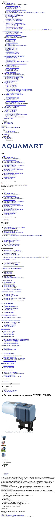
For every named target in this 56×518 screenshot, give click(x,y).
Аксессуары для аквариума (10, 99)
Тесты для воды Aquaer (12, 83)
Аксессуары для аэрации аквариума (15, 23)
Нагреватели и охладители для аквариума (14, 37)
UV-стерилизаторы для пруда (13, 7)
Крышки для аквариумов (12, 97)
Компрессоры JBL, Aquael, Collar (14, 27)
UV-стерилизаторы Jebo (12, 33)
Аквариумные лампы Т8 (12, 53)
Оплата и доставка (8, 122)
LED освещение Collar (12, 48)
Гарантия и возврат (8, 123)
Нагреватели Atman (11, 39)
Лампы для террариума (12, 115)
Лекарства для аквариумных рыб (12, 73)
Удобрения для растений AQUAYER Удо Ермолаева (19, 90)
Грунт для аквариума (11, 110)
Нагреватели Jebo (10, 41)
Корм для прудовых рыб (12, 11)
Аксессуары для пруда (12, 8)
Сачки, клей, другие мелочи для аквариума (17, 103)
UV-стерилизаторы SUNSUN (13, 35)
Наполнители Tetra (11, 62)
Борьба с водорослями (11, 81)
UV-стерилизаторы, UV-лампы (11, 31)
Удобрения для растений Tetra (13, 93)
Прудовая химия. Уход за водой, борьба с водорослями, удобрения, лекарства (25, 12)
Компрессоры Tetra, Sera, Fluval (14, 28)
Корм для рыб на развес (12, 70)
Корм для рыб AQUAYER (12, 68)
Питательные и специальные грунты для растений (19, 89)
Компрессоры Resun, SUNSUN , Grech (16, 24)
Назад (5, 1)
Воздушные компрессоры (10, 21)
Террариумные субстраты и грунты (15, 116)
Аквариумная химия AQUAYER (14, 77)
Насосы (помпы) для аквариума (14, 20)
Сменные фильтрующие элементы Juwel (16, 64)
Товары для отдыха (8, 118)
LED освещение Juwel (11, 49)
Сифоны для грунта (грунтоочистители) (16, 105)
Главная (5, 389)
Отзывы (6, 474)
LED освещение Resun (12, 50)
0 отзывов (6, 461)
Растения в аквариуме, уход (10, 87)
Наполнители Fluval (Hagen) (13, 58)
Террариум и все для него (10, 111)
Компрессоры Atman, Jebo (12, 25)
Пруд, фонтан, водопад (9, 3)
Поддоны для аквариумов (12, 98)
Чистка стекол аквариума (12, 106)
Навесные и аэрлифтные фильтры (14, 19)
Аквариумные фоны (11, 109)
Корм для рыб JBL (11, 72)
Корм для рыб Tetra (11, 69)
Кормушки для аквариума (12, 102)
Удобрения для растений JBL (13, 91)
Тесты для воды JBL (11, 85)
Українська (16, 132)
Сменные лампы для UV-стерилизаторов (16, 36)
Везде (5, 156)
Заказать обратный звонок (7, 186)
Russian (13, 131)
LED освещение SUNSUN (13, 52)
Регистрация (9, 140)
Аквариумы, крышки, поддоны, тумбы (13, 94)
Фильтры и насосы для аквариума (12, 14)
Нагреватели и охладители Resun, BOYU (16, 45)
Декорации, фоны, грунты (10, 107)
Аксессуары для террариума (13, 112)
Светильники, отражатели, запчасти (15, 54)
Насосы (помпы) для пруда (13, 6)
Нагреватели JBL (10, 40)
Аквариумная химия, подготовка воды (13, 76)
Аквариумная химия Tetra (12, 80)
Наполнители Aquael (11, 57)
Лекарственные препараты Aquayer (15, 74)
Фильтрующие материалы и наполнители (14, 56)
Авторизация (9, 138)
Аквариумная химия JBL (12, 78)
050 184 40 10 (24, 185)
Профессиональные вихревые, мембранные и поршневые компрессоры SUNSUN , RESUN (29, 29)
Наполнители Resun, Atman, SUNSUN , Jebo (17, 61)
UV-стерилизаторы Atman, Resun (14, 32)
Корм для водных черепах (12, 66)
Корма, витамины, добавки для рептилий (16, 114)
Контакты (6, 219)
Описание (6, 473)
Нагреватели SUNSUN (12, 43)
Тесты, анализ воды (8, 82)
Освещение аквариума (9, 47)
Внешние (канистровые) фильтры (14, 15)
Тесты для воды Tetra (11, 86)
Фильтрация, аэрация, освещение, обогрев (16, 4)
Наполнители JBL (10, 60)
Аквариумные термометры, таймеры (15, 101)
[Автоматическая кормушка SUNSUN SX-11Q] (19, 434)
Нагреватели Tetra (10, 44)
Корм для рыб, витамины (10, 65)
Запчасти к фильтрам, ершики (13, 17)
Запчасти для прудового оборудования (16, 10)
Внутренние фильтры (11, 16)
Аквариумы (9, 95)
